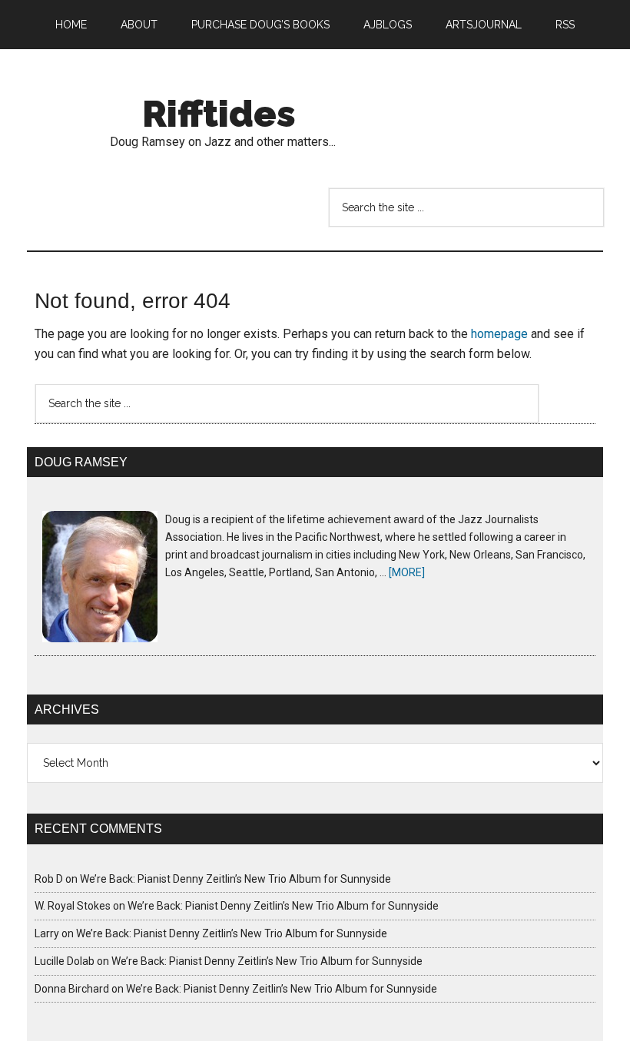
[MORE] (407, 572)
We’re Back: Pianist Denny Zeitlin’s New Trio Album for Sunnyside (235, 879)
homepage (499, 334)
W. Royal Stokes (73, 906)
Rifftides (219, 113)
